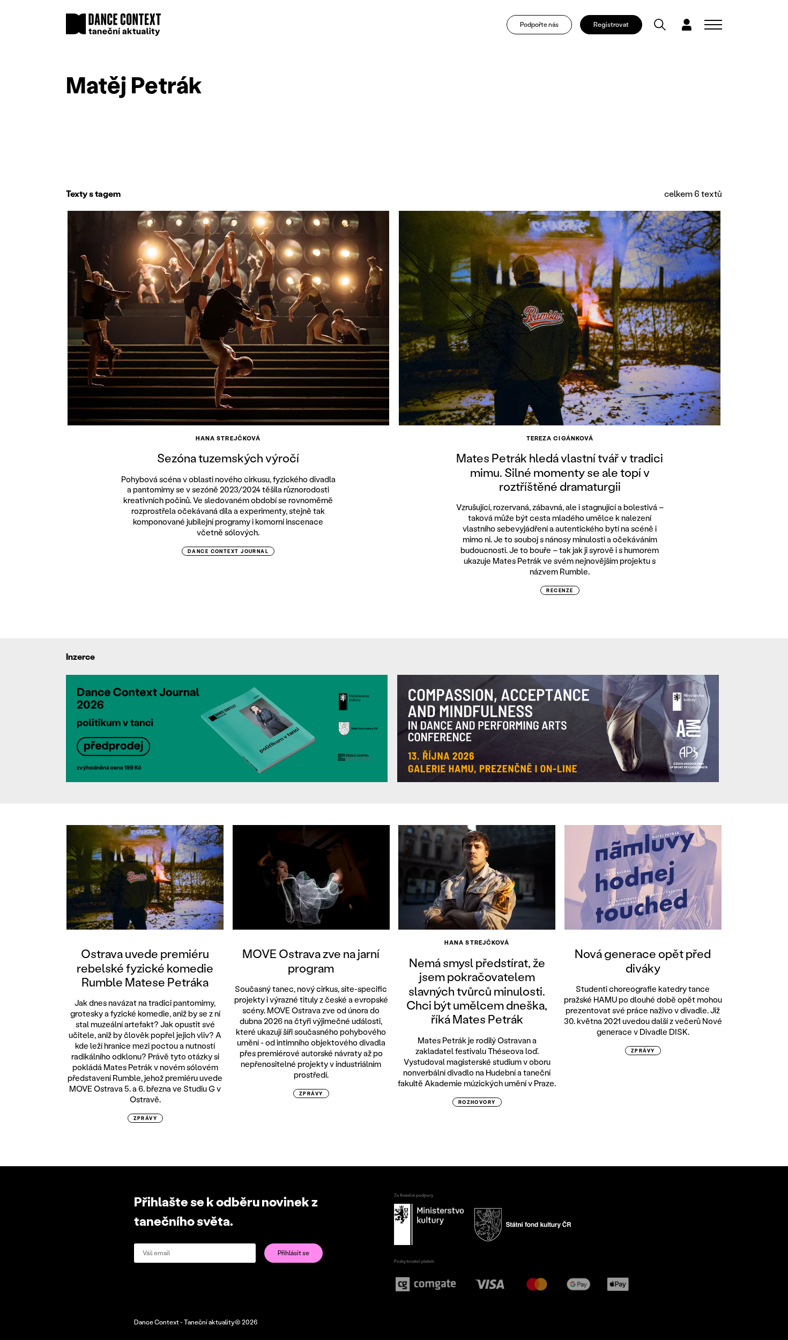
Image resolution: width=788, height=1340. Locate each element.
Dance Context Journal (228, 551)
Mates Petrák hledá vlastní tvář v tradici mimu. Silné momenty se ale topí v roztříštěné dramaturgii (559, 472)
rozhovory (477, 1102)
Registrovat (611, 24)
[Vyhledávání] (660, 24)
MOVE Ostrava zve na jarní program (311, 960)
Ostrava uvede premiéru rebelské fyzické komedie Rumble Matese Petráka (145, 968)
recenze (559, 590)
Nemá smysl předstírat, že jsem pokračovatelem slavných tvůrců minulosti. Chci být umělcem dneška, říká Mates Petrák (476, 991)
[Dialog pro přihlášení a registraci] (686, 24)
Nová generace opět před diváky (643, 960)
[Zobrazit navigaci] (713, 24)
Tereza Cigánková (560, 438)
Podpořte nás (539, 24)
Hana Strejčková (228, 438)
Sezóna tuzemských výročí (228, 458)
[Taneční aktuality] (113, 24)
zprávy (145, 1118)
